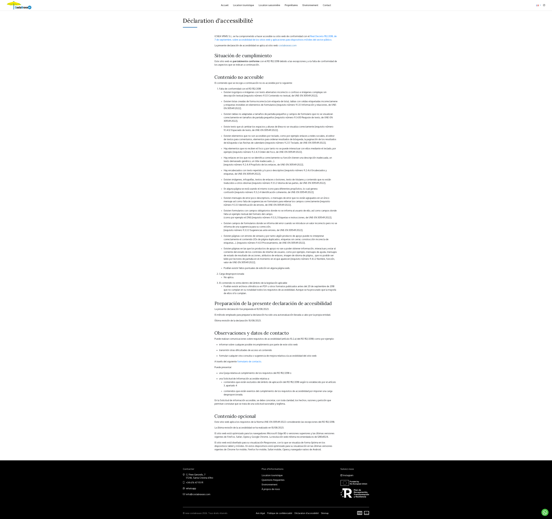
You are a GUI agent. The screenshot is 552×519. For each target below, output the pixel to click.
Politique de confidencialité (279, 513)
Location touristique (243, 5)
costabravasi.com (287, 45)
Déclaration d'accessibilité (307, 513)
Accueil (224, 5)
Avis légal (260, 513)
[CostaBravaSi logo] (18, 5)
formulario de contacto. (249, 361)
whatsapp (191, 488)
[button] (538, 5)
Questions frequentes (273, 479)
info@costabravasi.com (198, 494)
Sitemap (325, 513)
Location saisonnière (269, 5)
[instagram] (544, 5)
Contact (327, 5)
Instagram (347, 475)
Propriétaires (291, 5)
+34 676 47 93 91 (194, 482)
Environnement (310, 5)
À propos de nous (271, 489)
